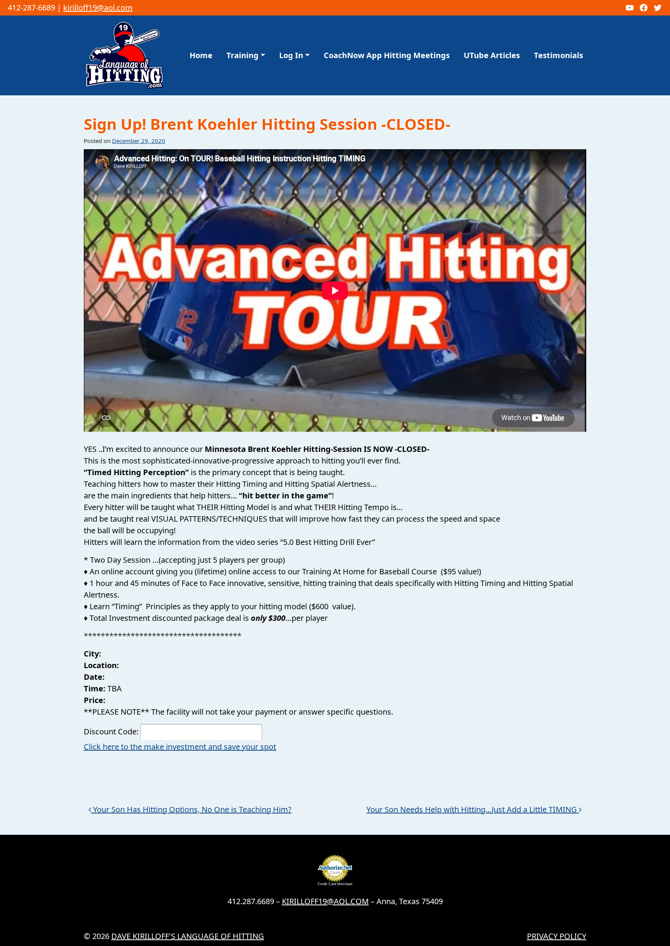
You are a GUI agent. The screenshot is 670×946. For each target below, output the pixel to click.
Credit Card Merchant (335, 884)
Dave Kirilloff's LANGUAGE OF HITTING (187, 936)
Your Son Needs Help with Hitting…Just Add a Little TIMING (472, 809)
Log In (291, 55)
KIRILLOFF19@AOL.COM (325, 901)
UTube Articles (492, 55)
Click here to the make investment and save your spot (180, 746)
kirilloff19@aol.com (98, 7)
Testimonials (558, 55)
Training (242, 55)
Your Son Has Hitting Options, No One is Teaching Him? (191, 809)
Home (201, 55)
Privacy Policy (556, 936)
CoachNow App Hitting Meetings (387, 55)
